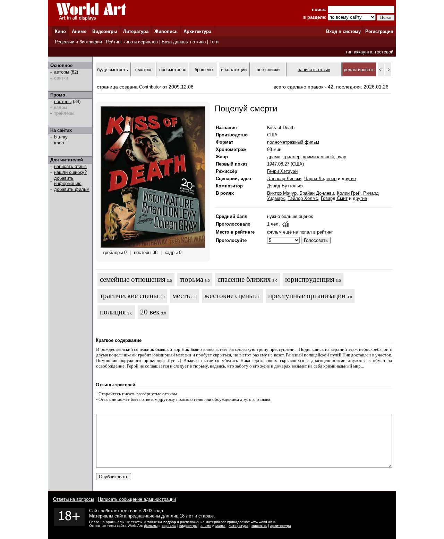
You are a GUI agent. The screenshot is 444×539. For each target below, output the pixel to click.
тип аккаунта (358, 51)
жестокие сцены (229, 296)
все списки (268, 69)
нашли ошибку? (70, 172)
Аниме (79, 31)
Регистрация (379, 31)
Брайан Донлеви (316, 193)
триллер (291, 156)
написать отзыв (70, 166)
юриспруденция (309, 279)
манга (220, 526)
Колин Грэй (348, 193)
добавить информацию (68, 181)
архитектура (280, 526)
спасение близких (244, 279)
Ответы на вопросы (73, 499)
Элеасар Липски (284, 178)
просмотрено (172, 69)
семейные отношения (132, 279)
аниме (205, 526)
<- (381, 69)
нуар (341, 156)
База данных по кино (184, 41)
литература (238, 526)
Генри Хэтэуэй (282, 171)
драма (273, 156)
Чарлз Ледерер (320, 178)
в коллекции (234, 69)
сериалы (169, 526)
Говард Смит (334, 198)
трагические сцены (129, 296)
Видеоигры (104, 31)
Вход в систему (343, 31)
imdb (59, 142)
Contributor (150, 87)
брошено (204, 69)
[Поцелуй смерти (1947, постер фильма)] (153, 246)
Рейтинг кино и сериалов (132, 41)
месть (181, 296)
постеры (62, 101)
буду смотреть (112, 69)
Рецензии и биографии (78, 41)
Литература (135, 31)
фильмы (150, 526)
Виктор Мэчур (282, 193)
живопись (259, 526)
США (272, 134)
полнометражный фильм (293, 142)
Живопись (166, 31)
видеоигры (188, 526)
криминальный (318, 156)
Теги (214, 41)
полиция (113, 312)
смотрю (143, 69)
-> (388, 69)
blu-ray (61, 137)
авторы (61, 72)
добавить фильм (71, 189)
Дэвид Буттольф (285, 185)
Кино (60, 31)
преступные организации (306, 296)
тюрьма (191, 279)
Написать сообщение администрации (137, 499)
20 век (150, 312)
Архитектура (197, 31)
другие (349, 178)
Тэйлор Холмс (303, 198)
